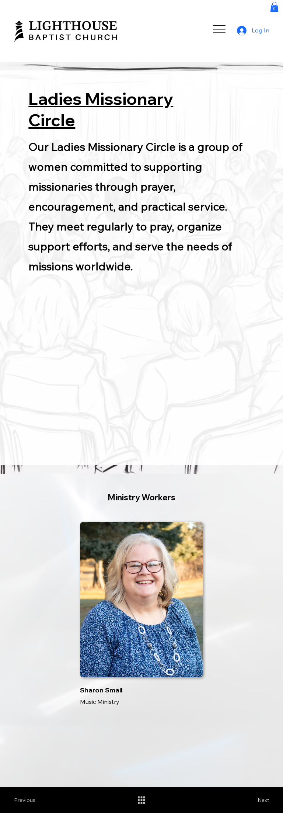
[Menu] (219, 29)
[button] (274, 7)
